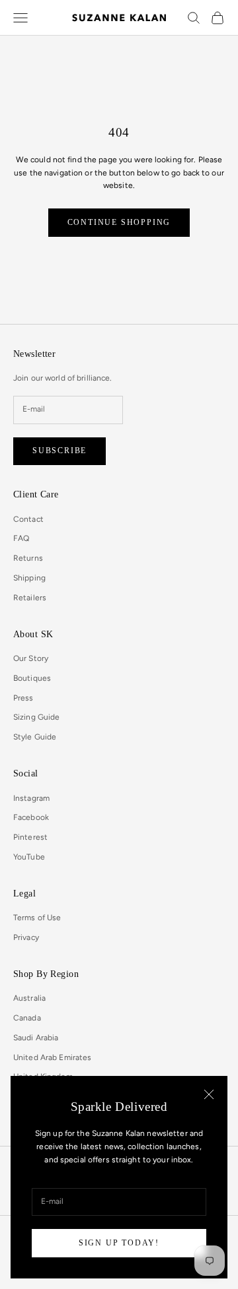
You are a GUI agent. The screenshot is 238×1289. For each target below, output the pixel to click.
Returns (28, 558)
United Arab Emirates (52, 1057)
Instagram (31, 798)
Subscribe (59, 450)
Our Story (30, 658)
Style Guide (34, 736)
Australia (29, 998)
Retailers (29, 597)
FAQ (21, 538)
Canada (27, 1017)
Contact (28, 519)
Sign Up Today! (119, 1242)
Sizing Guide (36, 717)
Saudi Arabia (35, 1037)
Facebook (31, 817)
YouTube (29, 857)
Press (23, 698)
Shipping (29, 577)
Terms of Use (37, 917)
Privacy (26, 937)
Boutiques (32, 678)
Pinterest (30, 837)
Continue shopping (119, 222)
